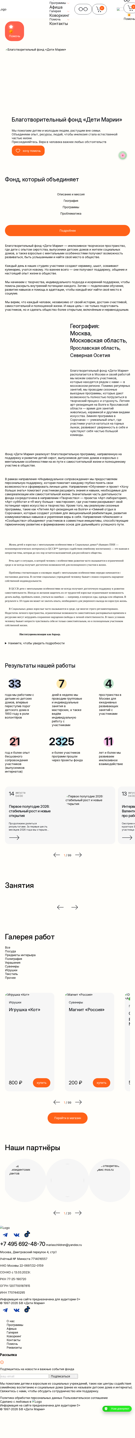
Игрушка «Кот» (24, 1009)
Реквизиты (14, 1347)
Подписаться (61, 1376)
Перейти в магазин (67, 1118)
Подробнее (67, 230)
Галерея (12, 1332)
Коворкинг (59, 15)
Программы (71, 207)
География (71, 200)
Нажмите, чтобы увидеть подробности (36, 643)
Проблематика (70, 213)
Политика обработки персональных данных (31, 1398)
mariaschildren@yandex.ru (64, 1245)
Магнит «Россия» (87, 1009)
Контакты (58, 23)
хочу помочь (32, 150)
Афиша (56, 7)
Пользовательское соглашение (85, 1398)
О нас (11, 1321)
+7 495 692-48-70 (22, 1244)
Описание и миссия (71, 194)
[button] (56, 1102)
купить (41, 1082)
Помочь (12, 1343)
